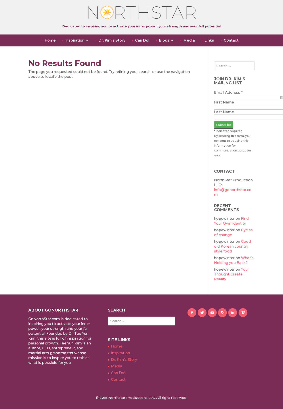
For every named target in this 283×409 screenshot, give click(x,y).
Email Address (228, 92)
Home (50, 40)
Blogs (164, 40)
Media (189, 40)
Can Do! (142, 40)
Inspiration (74, 40)
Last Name (224, 112)
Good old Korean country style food (232, 246)
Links (209, 40)
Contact (231, 40)
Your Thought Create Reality (231, 274)
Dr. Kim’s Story (112, 40)
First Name (224, 102)
